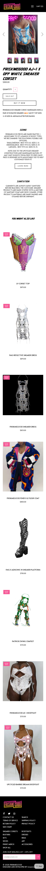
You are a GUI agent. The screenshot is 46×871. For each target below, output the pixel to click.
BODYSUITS (26, 831)
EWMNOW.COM (33, 867)
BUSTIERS (6, 834)
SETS (4, 837)
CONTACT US (8, 817)
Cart (39, 6)
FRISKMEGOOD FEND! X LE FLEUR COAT (23, 498)
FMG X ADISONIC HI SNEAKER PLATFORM (23, 569)
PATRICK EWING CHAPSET (23, 641)
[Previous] (4, 34)
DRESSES (25, 834)
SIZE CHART (7, 827)
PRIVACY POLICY (28, 823)
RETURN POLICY (9, 823)
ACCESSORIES (27, 844)
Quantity (7, 89)
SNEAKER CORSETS (10, 831)
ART (23, 841)
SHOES (5, 841)
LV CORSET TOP (23, 283)
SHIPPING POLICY (29, 820)
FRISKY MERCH (8, 844)
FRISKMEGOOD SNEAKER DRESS (23, 426)
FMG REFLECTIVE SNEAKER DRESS (23, 355)
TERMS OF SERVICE (10, 820)
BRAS (24, 837)
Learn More (23, 166)
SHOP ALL (6, 847)
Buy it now (19, 103)
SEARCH (25, 817)
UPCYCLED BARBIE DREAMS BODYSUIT (23, 784)
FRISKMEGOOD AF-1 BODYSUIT (23, 713)
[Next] (41, 34)
